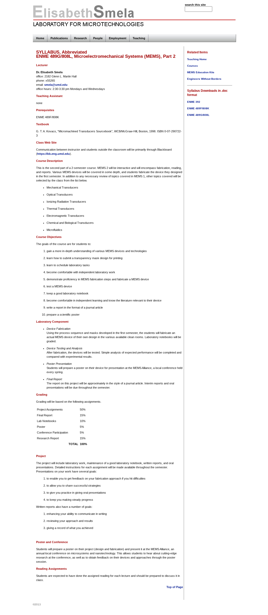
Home (40, 38)
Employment (117, 38)
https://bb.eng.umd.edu (53, 153)
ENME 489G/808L (198, 114)
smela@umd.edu (56, 84)
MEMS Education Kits (200, 72)
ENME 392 (193, 101)
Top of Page (174, 587)
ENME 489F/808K (198, 108)
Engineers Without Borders (204, 78)
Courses (192, 65)
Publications (59, 38)
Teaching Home (197, 59)
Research (80, 38)
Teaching (139, 38)
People (98, 38)
